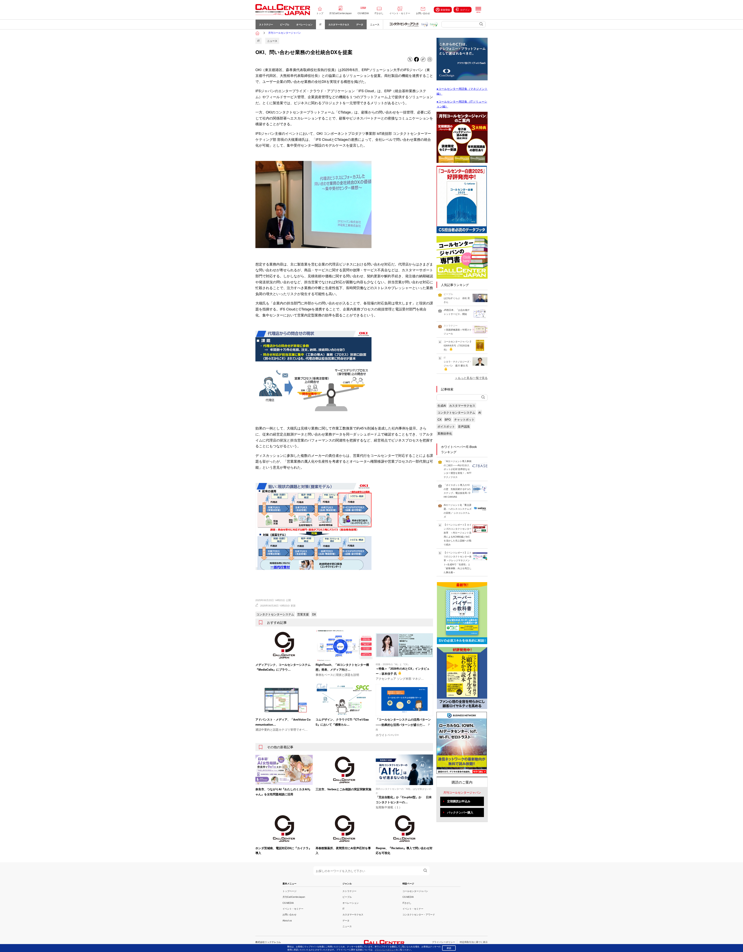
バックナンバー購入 (460, 812)
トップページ (289, 891)
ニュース (374, 24)
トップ (319, 13)
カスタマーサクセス (338, 24)
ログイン (465, 9)
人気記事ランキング (455, 285)
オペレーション (304, 24)
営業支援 (303, 614)
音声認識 (464, 426)
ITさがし (379, 13)
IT (320, 24)
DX (314, 614)
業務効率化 (444, 433)
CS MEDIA (363, 13)
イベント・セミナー (399, 13)
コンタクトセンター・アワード (418, 914)
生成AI (441, 405)
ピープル (284, 24)
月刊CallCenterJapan (340, 13)
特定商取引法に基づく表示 (474, 941)
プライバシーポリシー (443, 941)
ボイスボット (446, 426)
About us (287, 920)
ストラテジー (266, 24)
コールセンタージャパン (415, 891)
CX (439, 419)
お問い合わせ (423, 13)
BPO (448, 419)
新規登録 (445, 9)
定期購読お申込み (458, 801)
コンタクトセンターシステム (275, 614)
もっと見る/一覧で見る (473, 378)
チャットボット (464, 419)
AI (479, 412)
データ (359, 24)
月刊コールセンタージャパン (284, 32)
